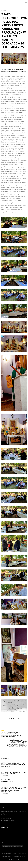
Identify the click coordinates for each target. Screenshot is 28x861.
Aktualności (4, 9)
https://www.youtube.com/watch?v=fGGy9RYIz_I (12, 846)
